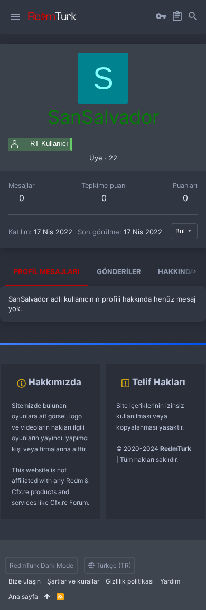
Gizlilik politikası (130, 581)
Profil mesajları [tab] (47, 271)
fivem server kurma (28, 348)
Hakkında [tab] (176, 271)
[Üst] (47, 597)
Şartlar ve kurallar (73, 581)
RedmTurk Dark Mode (41, 565)
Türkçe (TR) (113, 565)
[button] (15, 17)
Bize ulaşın (24, 581)
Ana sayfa (23, 596)
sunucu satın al (115, 348)
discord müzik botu (167, 348)
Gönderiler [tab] (119, 271)
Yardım (170, 581)
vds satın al (74, 348)
